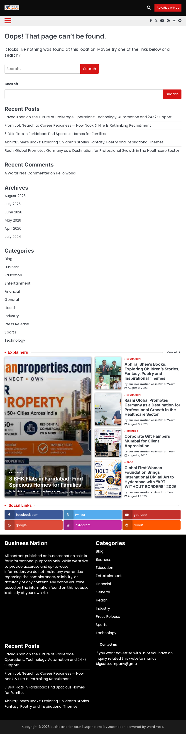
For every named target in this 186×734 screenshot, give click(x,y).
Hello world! (66, 173)
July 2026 (13, 204)
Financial (12, 291)
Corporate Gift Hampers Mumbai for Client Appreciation (147, 441)
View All (172, 352)
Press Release (17, 324)
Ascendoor (116, 727)
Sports (10, 332)
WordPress (155, 727)
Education (13, 275)
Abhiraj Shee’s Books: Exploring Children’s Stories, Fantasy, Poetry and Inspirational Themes (84, 142)
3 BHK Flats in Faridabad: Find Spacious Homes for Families (55, 133)
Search (11, 84)
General (12, 299)
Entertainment (18, 283)
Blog (8, 258)
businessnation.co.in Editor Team (36, 491)
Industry (12, 316)
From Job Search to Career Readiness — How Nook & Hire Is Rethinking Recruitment (78, 125)
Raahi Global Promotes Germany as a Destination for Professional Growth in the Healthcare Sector (92, 150)
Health (10, 307)
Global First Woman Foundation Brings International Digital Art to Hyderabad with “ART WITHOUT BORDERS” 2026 (150, 477)
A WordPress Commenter (27, 173)
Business (12, 267)
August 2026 (15, 195)
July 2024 (13, 236)
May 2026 (13, 220)
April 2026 (13, 228)
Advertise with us (168, 7)
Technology (15, 340)
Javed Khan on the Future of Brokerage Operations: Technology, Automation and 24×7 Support (88, 117)
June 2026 (13, 212)
